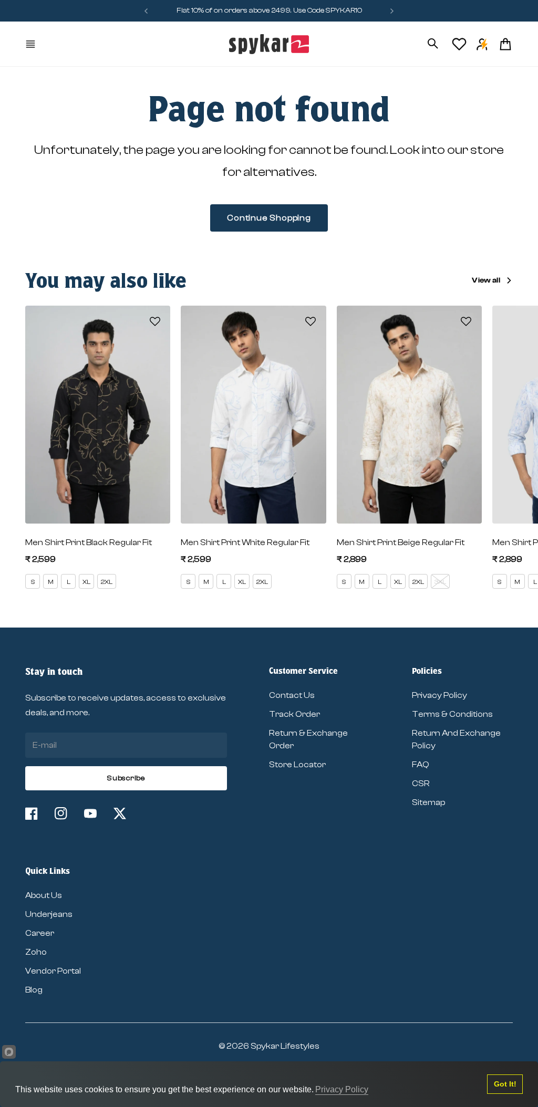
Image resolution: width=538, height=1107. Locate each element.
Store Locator (297, 764)
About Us (43, 895)
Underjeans (49, 914)
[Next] (392, 11)
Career (39, 933)
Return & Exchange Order (308, 739)
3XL (440, 582)
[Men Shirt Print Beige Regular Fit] (409, 414)
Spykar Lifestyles (285, 1046)
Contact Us (292, 695)
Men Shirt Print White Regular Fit (245, 542)
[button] (155, 321)
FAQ (420, 764)
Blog (34, 990)
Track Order (294, 714)
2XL (106, 582)
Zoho (36, 952)
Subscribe (125, 778)
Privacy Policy (439, 695)
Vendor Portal (53, 971)
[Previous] (146, 11)
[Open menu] (31, 44)
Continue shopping (269, 218)
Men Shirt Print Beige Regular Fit (400, 542)
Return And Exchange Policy (456, 739)
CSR (421, 783)
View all (486, 280)
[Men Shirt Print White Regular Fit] (253, 414)
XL (86, 582)
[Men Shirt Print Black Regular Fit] (97, 414)
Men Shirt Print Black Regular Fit (88, 542)
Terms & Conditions (452, 714)
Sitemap (428, 802)
